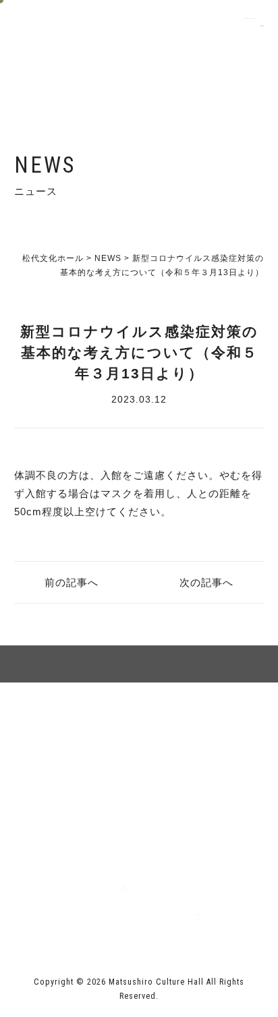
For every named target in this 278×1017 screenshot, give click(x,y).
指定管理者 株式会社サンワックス (100, 917)
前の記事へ (72, 582)
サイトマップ (77, 730)
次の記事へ (206, 582)
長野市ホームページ (62, 888)
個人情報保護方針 (201, 730)
